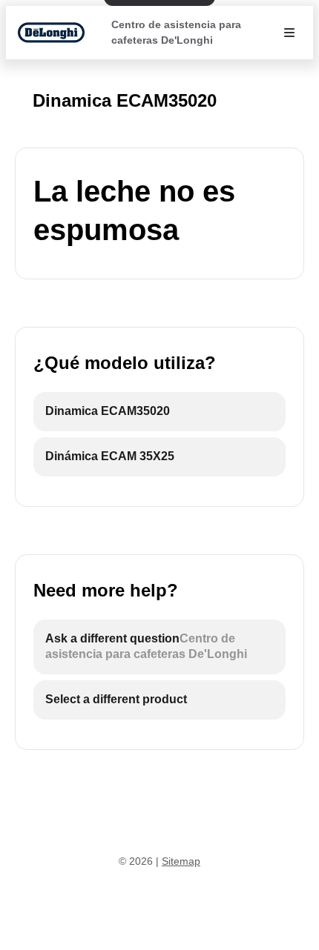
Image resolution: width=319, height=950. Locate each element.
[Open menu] (289, 32)
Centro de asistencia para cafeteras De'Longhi (176, 32)
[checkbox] (159, 411)
